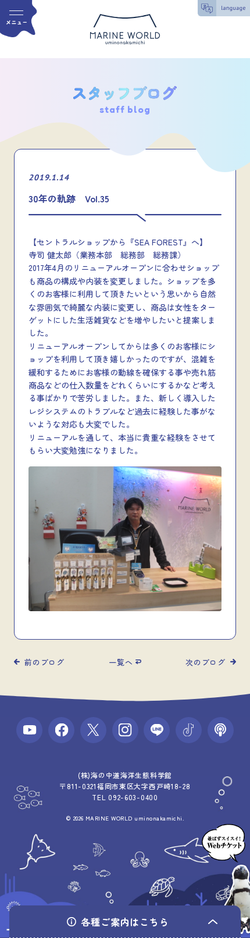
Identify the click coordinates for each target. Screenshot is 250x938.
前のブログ (44, 662)
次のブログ (205, 662)
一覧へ (121, 662)
